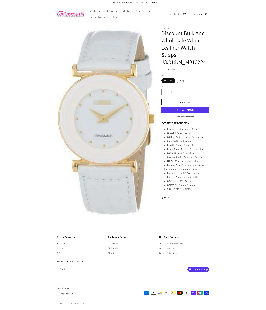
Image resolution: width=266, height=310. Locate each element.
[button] (94, 11)
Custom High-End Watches (171, 243)
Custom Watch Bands (168, 248)
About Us (61, 243)
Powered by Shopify (77, 304)
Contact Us (113, 243)
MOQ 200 (168, 80)
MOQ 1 (182, 80)
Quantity (164, 87)
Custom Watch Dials (168, 253)
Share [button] (166, 197)
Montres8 (65, 304)
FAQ (58, 253)
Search (60, 248)
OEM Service (113, 248)
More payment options (185, 117)
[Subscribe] (103, 269)
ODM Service (113, 253)
